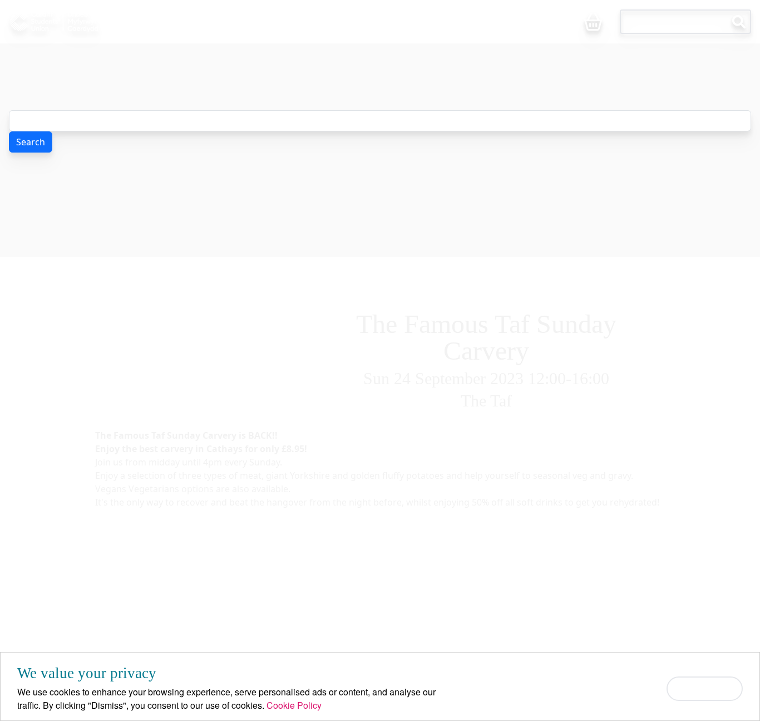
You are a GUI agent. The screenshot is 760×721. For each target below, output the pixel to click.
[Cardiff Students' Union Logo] (76, 21)
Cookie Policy (294, 705)
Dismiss (704, 688)
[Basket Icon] (593, 22)
